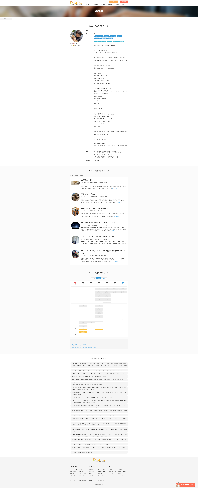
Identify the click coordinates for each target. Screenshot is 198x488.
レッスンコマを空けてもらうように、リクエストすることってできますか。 (84, 347)
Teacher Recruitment (112, 471)
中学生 (111, 41)
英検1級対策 (91, 469)
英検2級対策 (91, 473)
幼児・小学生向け (113, 36)
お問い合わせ (124, 4)
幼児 (96, 41)
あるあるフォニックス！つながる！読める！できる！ (98, 237)
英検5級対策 (91, 480)
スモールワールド (76, 3)
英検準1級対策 (91, 471)
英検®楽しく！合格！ (88, 194)
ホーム (2, 18)
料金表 (117, 4)
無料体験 (124, 1)
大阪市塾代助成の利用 (82, 480)
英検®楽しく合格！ (87, 180)
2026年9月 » (104, 278)
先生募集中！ (111, 469)
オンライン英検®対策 (101, 469)
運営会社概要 (120, 469)
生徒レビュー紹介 (72, 480)
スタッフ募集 (111, 473)
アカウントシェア (72, 473)
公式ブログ (110, 475)
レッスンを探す (95, 4)
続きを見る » (114, 188)
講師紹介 (5, 18)
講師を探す (103, 4)
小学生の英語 (100, 475)
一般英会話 (106, 36)
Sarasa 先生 (10, 18)
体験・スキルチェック (98, 36)
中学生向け (120, 36)
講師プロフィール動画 (82, 473)
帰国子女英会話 (100, 473)
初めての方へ (88, 4)
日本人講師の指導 (101, 480)
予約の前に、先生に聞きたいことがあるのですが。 (80, 345)
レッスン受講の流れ (73, 471)
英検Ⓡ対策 (110, 38)
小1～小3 (100, 41)
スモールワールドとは (73, 469)
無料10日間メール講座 (82, 478)
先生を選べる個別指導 (101, 471)
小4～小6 (105, 41)
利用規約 (119, 473)
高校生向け (97, 38)
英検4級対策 (91, 478)
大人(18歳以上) (121, 41)
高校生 (115, 41)
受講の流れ (110, 4)
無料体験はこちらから (187, 485)
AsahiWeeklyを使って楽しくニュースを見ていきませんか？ (101, 222)
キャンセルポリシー (121, 475)
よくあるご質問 (72, 475)
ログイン (113, 1)
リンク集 (110, 478)
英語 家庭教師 (100, 478)
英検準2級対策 (91, 475)
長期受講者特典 (81, 475)
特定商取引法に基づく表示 (122, 471)
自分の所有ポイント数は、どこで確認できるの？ (80, 344)
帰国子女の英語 (103, 38)
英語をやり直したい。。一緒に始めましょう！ (96, 208)
